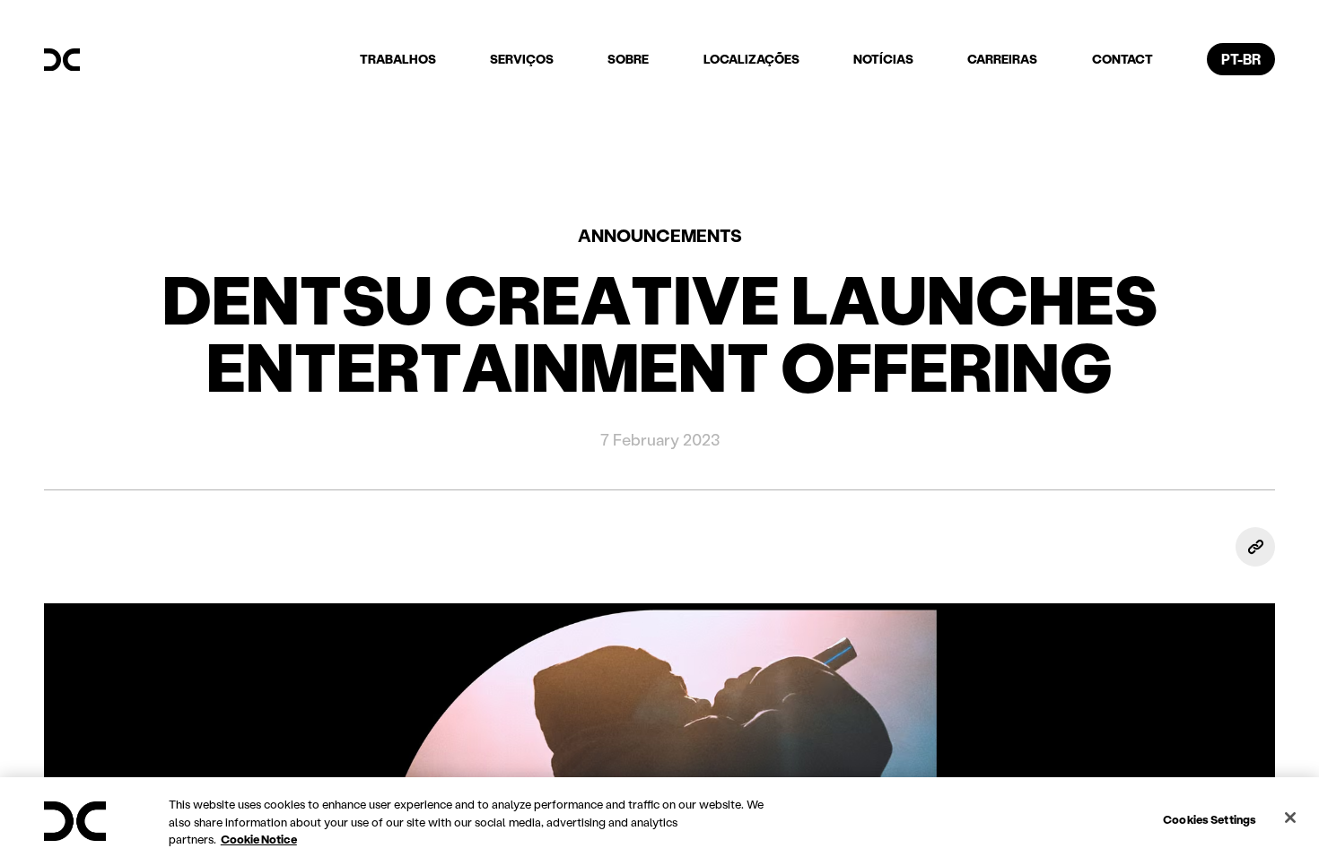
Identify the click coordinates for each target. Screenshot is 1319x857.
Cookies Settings (1209, 818)
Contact (1122, 58)
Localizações (751, 58)
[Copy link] (1255, 547)
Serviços (522, 58)
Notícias (883, 58)
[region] (659, 817)
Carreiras (1002, 58)
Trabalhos (398, 58)
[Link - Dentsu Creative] (62, 60)
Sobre (628, 58)
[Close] (1290, 817)
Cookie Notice (259, 838)
